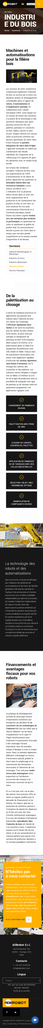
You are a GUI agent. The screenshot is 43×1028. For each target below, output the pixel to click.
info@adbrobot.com (14, 896)
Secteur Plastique (17, 270)
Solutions (16, 30)
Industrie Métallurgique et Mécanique (20, 253)
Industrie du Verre (17, 258)
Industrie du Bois (16, 266)
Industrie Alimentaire (18, 262)
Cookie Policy (12, 1024)
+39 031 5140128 (22, 965)
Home (6, 30)
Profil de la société (21, 991)
